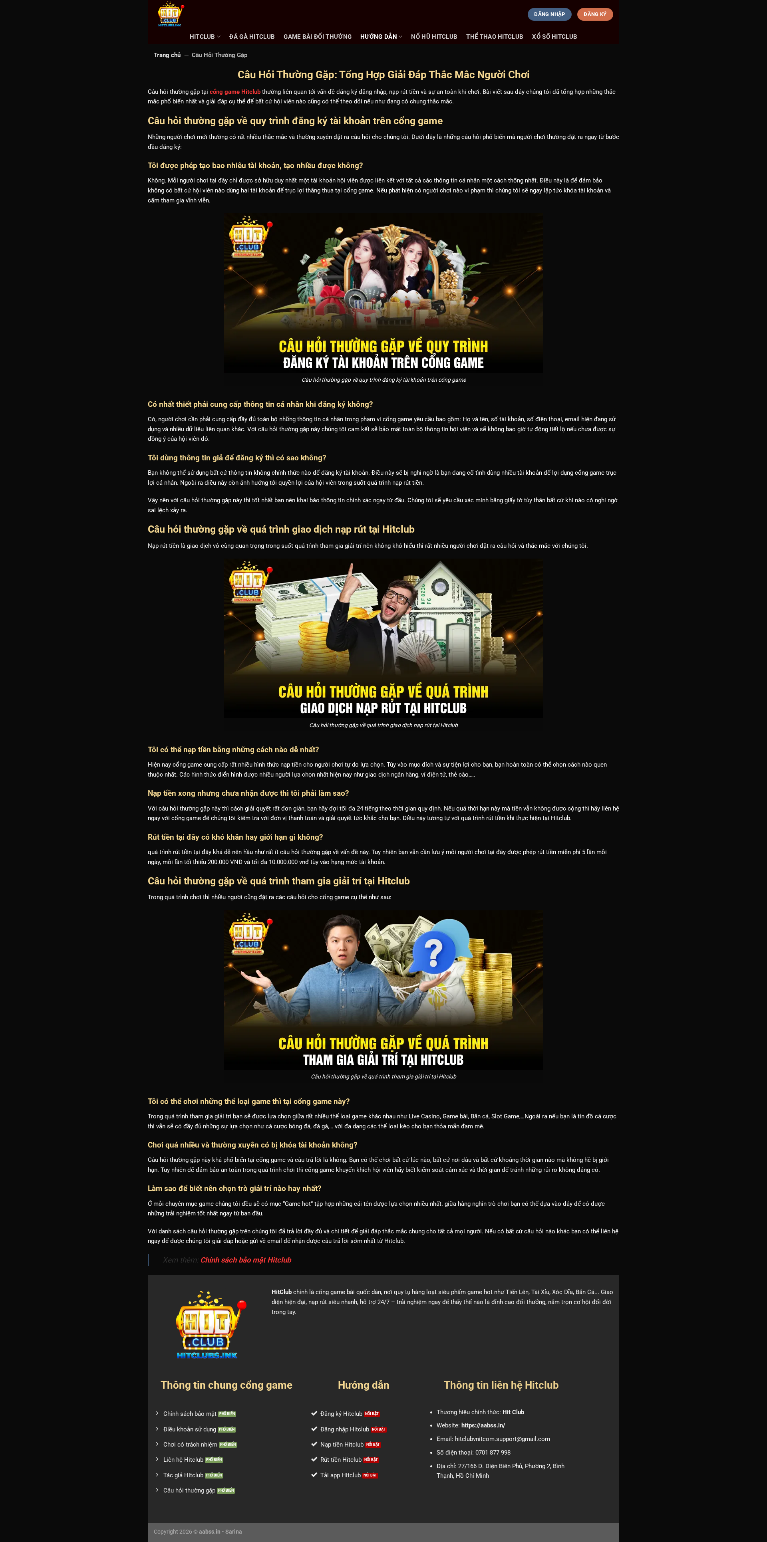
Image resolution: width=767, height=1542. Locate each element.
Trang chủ (167, 55)
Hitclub (202, 36)
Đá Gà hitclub (252, 36)
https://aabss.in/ (483, 1425)
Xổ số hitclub (554, 36)
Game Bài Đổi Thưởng (318, 36)
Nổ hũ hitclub (434, 36)
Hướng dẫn (378, 36)
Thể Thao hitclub (494, 36)
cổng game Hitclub (235, 91)
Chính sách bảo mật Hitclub (245, 1260)
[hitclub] (194, 14)
